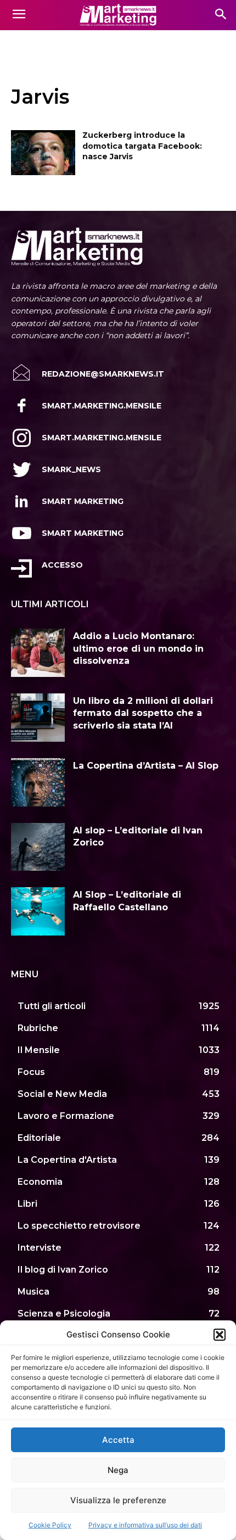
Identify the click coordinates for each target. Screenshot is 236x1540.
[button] (219, 1334)
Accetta (118, 1440)
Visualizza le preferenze (118, 1500)
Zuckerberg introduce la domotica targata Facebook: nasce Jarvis (142, 145)
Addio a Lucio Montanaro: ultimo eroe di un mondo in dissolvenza (138, 648)
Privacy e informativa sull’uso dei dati (145, 1525)
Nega (118, 1470)
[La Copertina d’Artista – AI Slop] (38, 782)
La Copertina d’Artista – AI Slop (145, 765)
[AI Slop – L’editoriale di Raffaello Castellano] (38, 911)
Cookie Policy (50, 1525)
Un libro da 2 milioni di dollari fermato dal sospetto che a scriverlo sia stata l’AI (143, 713)
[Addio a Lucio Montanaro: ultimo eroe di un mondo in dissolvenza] (38, 653)
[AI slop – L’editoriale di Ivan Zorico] (38, 847)
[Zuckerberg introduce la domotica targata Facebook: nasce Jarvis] (43, 152)
